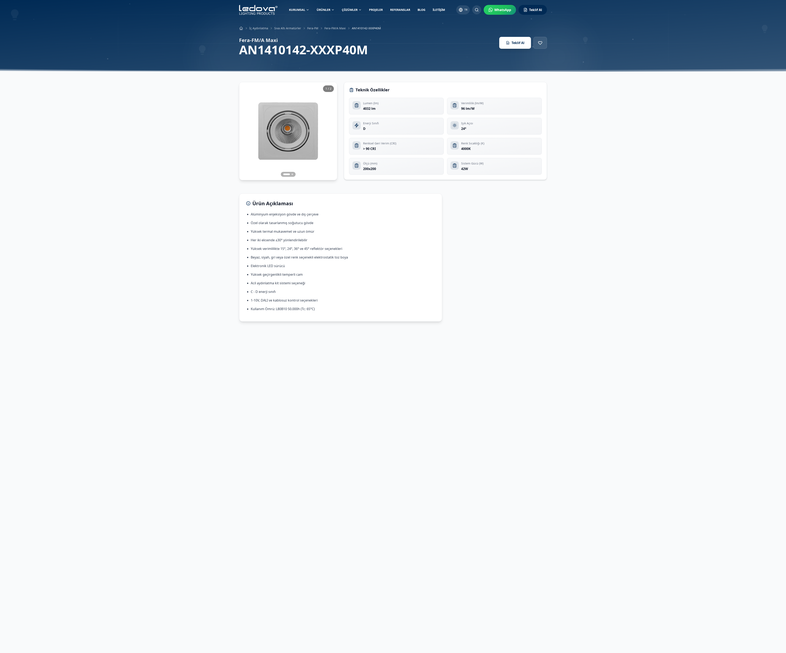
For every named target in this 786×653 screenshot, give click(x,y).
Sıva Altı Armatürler (287, 28)
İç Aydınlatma (258, 28)
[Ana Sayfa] (241, 28)
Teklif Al (518, 43)
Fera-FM (312, 28)
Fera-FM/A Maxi (335, 28)
